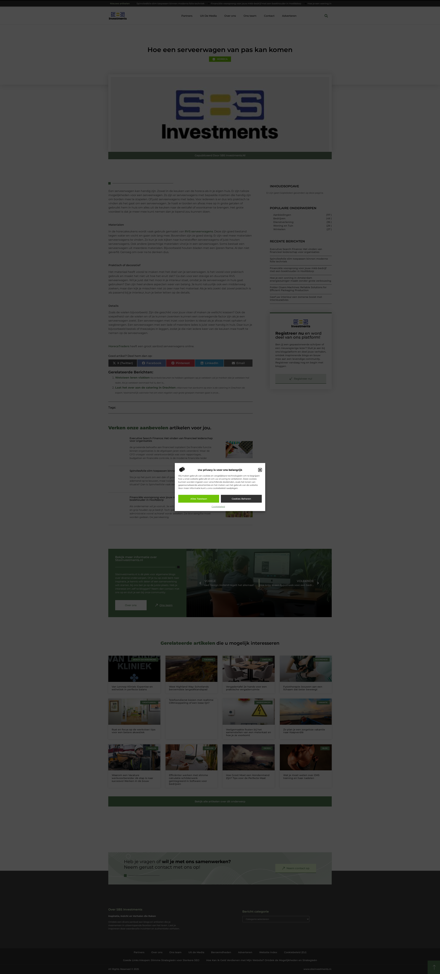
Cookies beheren (241, 498)
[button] (260, 470)
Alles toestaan (198, 498)
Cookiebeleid (218, 506)
